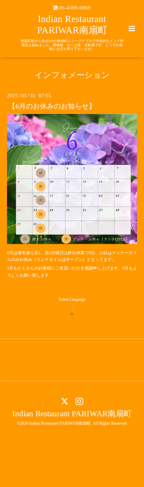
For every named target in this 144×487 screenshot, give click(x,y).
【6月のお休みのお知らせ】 (52, 106)
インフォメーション (72, 75)
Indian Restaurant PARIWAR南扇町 (72, 413)
